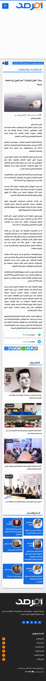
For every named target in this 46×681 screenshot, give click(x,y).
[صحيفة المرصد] (29, 6)
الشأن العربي (39, 647)
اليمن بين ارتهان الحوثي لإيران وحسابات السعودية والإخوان (13, 531)
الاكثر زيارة (35, 362)
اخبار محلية (40, 643)
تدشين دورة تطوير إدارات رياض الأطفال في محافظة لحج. (23, 502)
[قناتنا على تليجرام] (23, 622)
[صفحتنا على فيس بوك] (31, 622)
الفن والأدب (40, 659)
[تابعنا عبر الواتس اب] (35, 622)
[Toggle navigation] (5, 6)
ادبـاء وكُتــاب (33, 512)
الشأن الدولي (39, 651)
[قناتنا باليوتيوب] (27, 622)
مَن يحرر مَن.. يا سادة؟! (14, 576)
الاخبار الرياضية (39, 655)
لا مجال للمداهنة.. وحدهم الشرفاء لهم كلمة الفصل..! (33, 579)
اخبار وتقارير (40, 639)
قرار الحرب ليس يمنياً (15, 550)
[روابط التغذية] (39, 622)
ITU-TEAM (28, 672)
